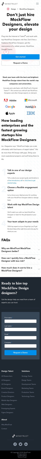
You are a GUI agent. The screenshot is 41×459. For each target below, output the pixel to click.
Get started (20, 56)
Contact (4, 428)
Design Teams (26, 380)
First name (8, 318)
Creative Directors (7, 392)
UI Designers (5, 380)
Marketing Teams (27, 388)
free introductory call (16, 180)
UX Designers (6, 384)
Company (8, 342)
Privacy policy (22, 454)
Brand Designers (7, 388)
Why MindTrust (6, 424)
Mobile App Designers (9, 400)
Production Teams (28, 392)
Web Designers (6, 404)
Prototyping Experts (8, 408)
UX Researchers (6, 376)
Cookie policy (22, 455)
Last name (8, 326)
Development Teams (29, 384)
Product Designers (7, 396)
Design (13, 9)
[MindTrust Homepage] (9, 4)
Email (6, 334)
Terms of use (22, 457)
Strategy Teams (27, 376)
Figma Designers (7, 412)
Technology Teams (28, 396)
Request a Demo (20, 62)
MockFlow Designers (27, 9)
